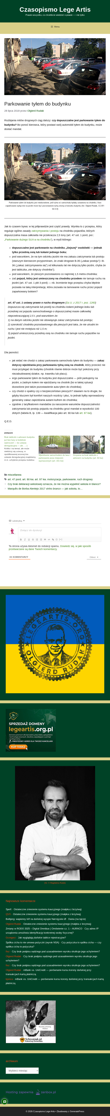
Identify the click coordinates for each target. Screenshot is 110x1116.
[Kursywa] (25, 539)
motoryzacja (54, 479)
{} (57, 539)
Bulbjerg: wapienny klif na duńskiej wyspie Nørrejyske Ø (36, 919)
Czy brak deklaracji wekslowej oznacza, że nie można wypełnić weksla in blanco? (54, 484)
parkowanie (69, 479)
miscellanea (14, 474)
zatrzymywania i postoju (45, 230)
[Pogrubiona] (21, 539)
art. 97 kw (85, 413)
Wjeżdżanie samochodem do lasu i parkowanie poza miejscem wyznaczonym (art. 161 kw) (54, 458)
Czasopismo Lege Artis (55, 9)
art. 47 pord (14, 479)
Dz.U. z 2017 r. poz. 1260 (80, 302)
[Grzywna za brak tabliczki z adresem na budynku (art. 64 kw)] (89, 445)
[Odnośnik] (53, 539)
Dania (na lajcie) (77, 919)
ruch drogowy (85, 479)
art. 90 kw (27, 479)
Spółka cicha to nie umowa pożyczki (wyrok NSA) (32, 942)
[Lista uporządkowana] (37, 539)
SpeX (8, 909)
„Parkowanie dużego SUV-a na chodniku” (27, 239)
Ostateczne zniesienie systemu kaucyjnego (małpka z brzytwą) (48, 909)
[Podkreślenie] (29, 539)
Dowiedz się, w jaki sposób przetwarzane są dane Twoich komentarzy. (50, 548)
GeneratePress (77, 1111)
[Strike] (33, 539)
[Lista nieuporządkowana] (41, 539)
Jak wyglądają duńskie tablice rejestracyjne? (42, 937)
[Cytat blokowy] (45, 539)
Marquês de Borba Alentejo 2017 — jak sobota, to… (45, 488)
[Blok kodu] (49, 539)
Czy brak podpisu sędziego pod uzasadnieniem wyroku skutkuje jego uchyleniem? (56, 951)
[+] (60, 539)
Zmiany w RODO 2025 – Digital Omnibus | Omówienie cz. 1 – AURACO (44, 928)
